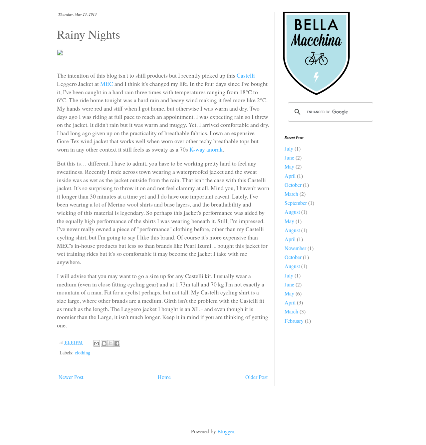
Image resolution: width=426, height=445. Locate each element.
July (289, 148)
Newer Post (71, 376)
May (289, 166)
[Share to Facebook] (116, 343)
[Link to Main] (324, 93)
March (291, 193)
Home (164, 376)
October (293, 184)
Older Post (256, 376)
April (290, 175)
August (292, 211)
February (294, 320)
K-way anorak (206, 149)
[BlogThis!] (104, 343)
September (296, 202)
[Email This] (96, 343)
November (295, 247)
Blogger (225, 431)
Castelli (246, 75)
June (289, 157)
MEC (106, 84)
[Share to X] (110, 343)
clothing (82, 352)
